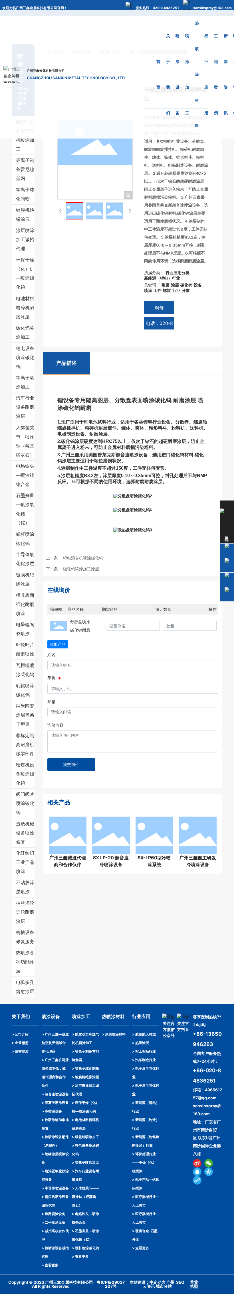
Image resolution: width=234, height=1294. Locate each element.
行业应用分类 (177, 272)
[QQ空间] (208, 1171)
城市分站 (164, 1286)
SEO (180, 1282)
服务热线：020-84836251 (157, 8)
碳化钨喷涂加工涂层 (81, 568)
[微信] (208, 1163)
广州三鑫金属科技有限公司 (45, 71)
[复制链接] (197, 1180)
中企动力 (158, 1282)
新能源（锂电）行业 (162, 278)
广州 (170, 1282)
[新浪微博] (197, 1163)
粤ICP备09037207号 (111, 1284)
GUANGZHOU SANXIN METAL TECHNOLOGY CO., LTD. (76, 78)
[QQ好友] (197, 1171)
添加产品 (58, 644)
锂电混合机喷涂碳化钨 (83, 558)
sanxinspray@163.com (212, 8)
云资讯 (149, 1286)
